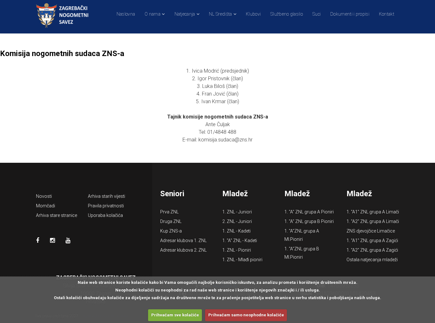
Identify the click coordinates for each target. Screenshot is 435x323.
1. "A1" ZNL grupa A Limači (372, 211)
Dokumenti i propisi (349, 14)
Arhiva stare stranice (56, 215)
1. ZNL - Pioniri (236, 250)
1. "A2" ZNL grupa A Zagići (372, 250)
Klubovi (253, 14)
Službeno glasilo (286, 14)
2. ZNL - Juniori (237, 221)
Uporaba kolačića (105, 215)
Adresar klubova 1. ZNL (183, 240)
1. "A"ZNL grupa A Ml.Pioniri (301, 235)
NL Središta (220, 14)
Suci (316, 14)
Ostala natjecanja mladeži (372, 259)
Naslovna (126, 14)
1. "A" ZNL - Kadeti (239, 240)
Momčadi (45, 205)
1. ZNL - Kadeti (236, 230)
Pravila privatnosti (106, 205)
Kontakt (386, 14)
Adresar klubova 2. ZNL (183, 250)
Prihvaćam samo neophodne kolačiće (246, 314)
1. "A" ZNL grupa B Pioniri (309, 221)
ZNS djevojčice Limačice (370, 230)
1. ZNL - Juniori (237, 211)
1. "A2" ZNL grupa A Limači (372, 221)
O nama (152, 14)
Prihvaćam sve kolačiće (175, 314)
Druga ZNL (171, 221)
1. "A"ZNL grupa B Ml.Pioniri (301, 253)
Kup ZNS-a (171, 230)
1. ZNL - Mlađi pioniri (242, 259)
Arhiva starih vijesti (106, 196)
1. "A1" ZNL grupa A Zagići (372, 240)
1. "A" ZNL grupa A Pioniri (309, 211)
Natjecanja (185, 14)
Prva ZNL (169, 211)
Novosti (44, 196)
